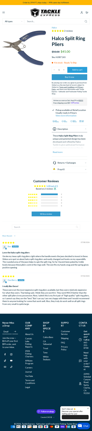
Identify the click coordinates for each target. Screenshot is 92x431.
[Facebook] (5, 354)
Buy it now (69, 77)
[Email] (5, 366)
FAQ (63, 342)
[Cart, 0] (87, 12)
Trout (45, 348)
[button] (3, 12)
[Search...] (86, 21)
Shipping (65, 338)
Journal (28, 372)
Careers (28, 367)
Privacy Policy (64, 348)
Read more (58, 152)
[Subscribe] (15, 331)
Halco (54, 27)
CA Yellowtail (47, 342)
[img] (8, 242)
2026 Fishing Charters (29, 354)
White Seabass (46, 358)
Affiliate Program (29, 362)
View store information (66, 115)
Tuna (45, 352)
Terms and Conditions (30, 381)
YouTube (29, 376)
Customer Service (65, 332)
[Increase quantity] (63, 69)
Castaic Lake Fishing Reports (28, 342)
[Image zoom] (24, 48)
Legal (27, 387)
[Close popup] (88, 408)
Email (6, 331)
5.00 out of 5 (52, 186)
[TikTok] (5, 360)
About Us (29, 334)
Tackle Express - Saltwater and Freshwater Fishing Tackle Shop (50, 424)
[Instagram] (11, 354)
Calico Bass (48, 337)
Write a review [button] (46, 214)
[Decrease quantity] (54, 69)
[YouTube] (11, 360)
